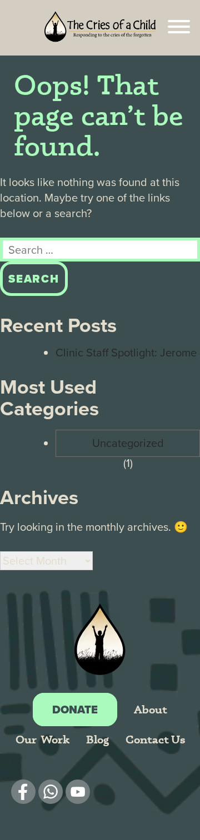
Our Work (42, 739)
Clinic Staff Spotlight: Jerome (126, 352)
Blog (97, 739)
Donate (75, 709)
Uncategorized (128, 443)
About (150, 709)
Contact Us (155, 739)
